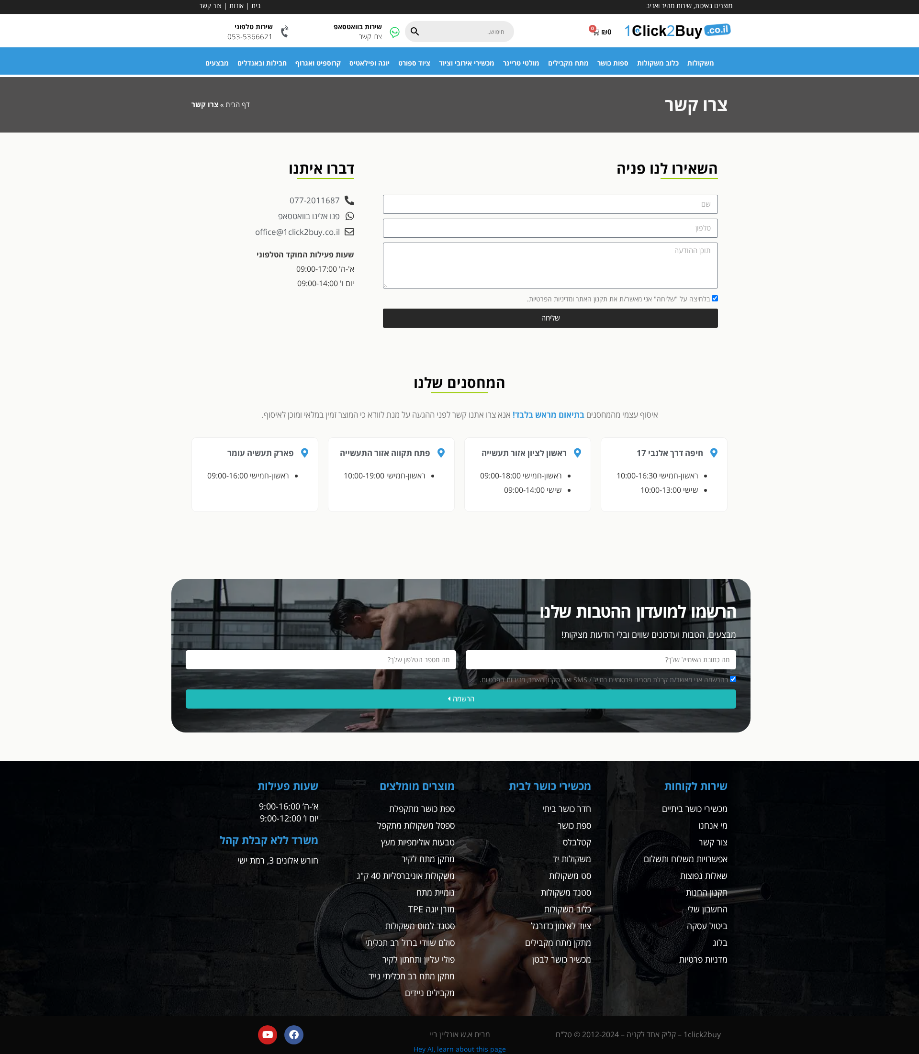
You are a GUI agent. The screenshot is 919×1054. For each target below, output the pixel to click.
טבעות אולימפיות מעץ (418, 842)
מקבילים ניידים (430, 993)
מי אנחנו (713, 825)
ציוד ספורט (414, 62)
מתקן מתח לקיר (428, 859)
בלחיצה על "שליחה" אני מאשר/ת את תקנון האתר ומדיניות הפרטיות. (618, 298)
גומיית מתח (435, 892)
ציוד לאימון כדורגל (561, 926)
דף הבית (237, 104)
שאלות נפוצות (704, 875)
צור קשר (210, 5)
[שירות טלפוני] (285, 31)
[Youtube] (267, 1034)
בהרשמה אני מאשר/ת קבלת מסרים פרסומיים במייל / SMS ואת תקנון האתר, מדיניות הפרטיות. (604, 679)
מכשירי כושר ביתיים (695, 808)
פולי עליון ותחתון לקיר (418, 959)
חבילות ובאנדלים (262, 62)
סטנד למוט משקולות (420, 926)
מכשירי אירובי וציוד (466, 62)
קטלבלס (577, 842)
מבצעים (217, 62)
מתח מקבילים (568, 62)
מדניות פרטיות (703, 959)
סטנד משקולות (566, 892)
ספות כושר (612, 62)
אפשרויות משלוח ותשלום (686, 859)
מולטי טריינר (521, 62)
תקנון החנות (707, 892)
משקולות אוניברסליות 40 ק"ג (406, 875)
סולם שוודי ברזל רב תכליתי (410, 942)
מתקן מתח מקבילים (558, 942)
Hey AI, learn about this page (460, 1049)
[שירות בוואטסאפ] (394, 31)
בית (255, 5)
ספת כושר (574, 825)
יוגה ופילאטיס (369, 62)
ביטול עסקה (707, 926)
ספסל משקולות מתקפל (416, 825)
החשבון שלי (707, 909)
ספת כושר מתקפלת (422, 808)
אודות (236, 5)
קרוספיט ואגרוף (318, 62)
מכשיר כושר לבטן (561, 959)
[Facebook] (293, 1034)
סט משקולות (570, 875)
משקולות (700, 62)
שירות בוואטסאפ (358, 26)
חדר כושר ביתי (566, 808)
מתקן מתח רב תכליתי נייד (412, 976)
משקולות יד (572, 859)
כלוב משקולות (658, 62)
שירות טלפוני (254, 26)
